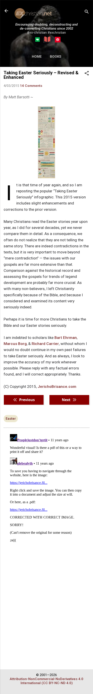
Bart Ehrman (65, 337)
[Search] (86, 12)
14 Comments (31, 86)
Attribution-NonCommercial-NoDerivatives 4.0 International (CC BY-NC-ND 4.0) (46, 681)
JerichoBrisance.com (57, 386)
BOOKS (55, 57)
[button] (86, 73)
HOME (37, 57)
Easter (11, 419)
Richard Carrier (45, 343)
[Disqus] (46, 488)
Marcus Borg (15, 343)
